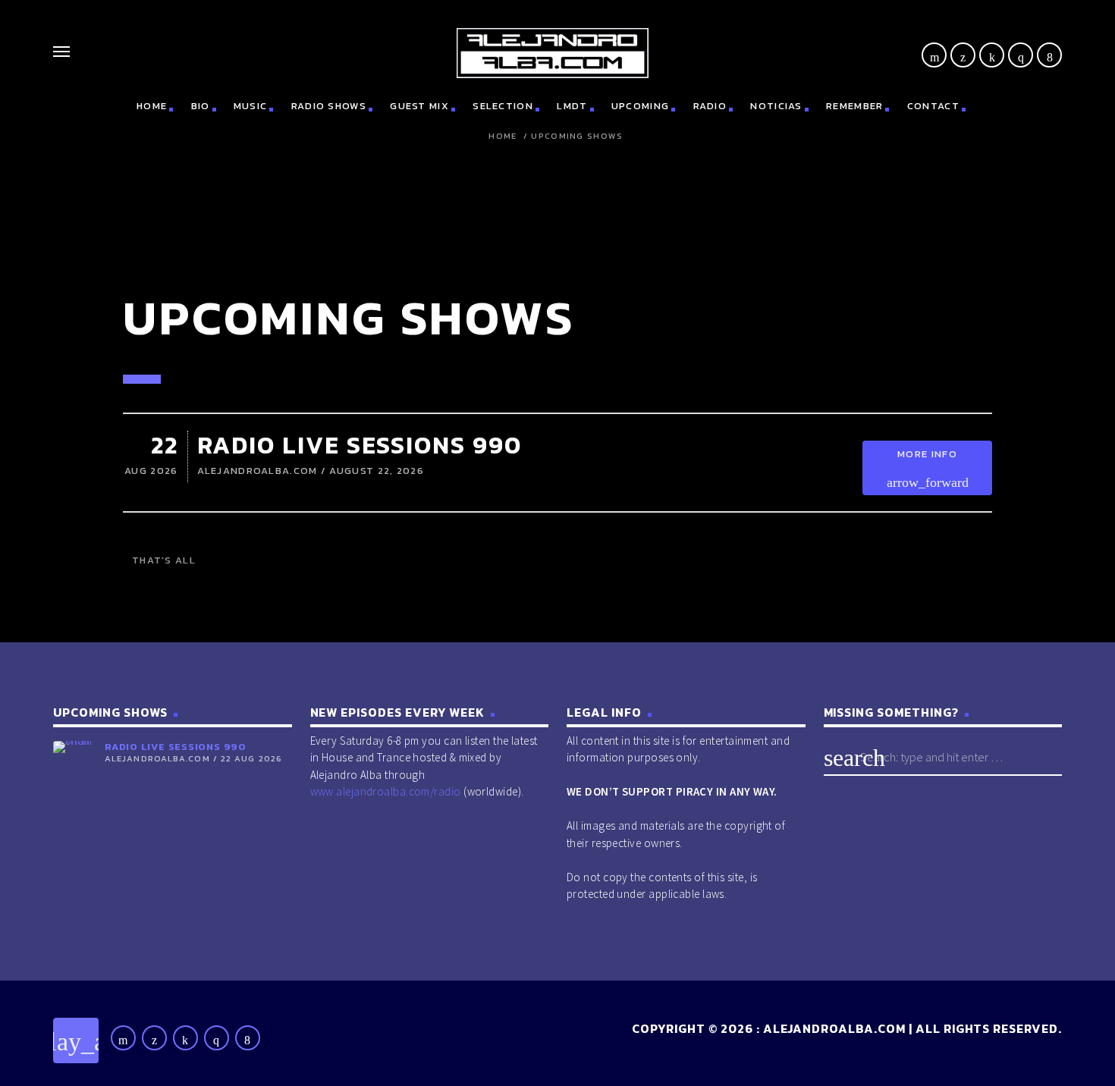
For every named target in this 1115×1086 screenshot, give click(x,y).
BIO (200, 106)
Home (502, 136)
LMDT (572, 106)
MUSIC (251, 106)
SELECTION (503, 106)
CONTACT (933, 106)
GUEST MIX (419, 106)
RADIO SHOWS (328, 106)
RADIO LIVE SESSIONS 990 (359, 445)
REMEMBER (854, 106)
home (152, 106)
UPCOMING (640, 106)
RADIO (710, 106)
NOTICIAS (776, 106)
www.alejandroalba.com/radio (385, 791)
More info (928, 468)
